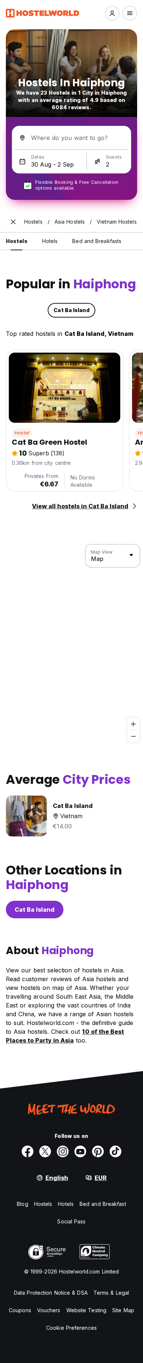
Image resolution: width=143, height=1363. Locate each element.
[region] (71, 643)
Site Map (123, 1310)
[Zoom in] (133, 724)
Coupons (20, 1310)
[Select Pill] (112, 13)
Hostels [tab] (16, 241)
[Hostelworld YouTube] (80, 1151)
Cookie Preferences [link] (71, 1328)
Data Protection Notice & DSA (51, 1293)
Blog (22, 1204)
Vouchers (48, 1310)
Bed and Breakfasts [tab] (96, 241)
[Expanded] (13, 222)
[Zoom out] (133, 736)
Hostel (22, 433)
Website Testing (86, 1310)
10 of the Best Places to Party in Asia (65, 1036)
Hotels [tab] (50, 241)
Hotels (66, 1204)
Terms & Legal (111, 1293)
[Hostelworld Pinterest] (98, 1151)
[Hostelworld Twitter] (45, 1151)
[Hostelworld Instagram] (63, 1151)
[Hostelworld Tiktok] (115, 1151)
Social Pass (71, 1221)
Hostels (43, 1204)
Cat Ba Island (35, 909)
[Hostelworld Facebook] (27, 1151)
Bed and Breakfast (103, 1204)
